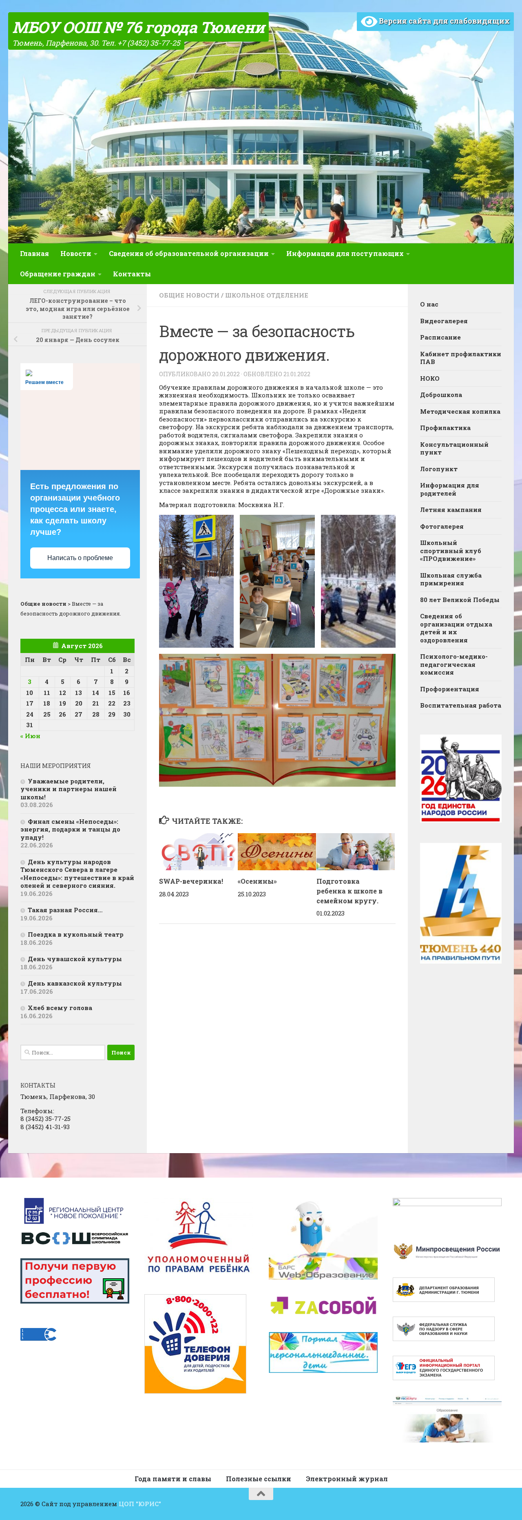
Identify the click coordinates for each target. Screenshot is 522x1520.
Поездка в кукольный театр (76, 934)
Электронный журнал (347, 1478)
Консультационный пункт (454, 448)
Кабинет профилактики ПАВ (460, 358)
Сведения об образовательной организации (189, 253)
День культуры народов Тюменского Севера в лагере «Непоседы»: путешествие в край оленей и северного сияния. (77, 874)
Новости (75, 253)
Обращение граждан (57, 273)
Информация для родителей (449, 489)
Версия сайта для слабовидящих (443, 21)
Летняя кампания (451, 509)
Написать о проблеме (80, 557)
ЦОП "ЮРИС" (140, 1504)
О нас (429, 304)
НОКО (430, 378)
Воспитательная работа (460, 705)
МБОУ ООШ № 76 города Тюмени (138, 27)
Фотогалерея (442, 526)
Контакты (132, 273)
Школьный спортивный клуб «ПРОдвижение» (450, 550)
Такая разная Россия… (65, 910)
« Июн (30, 736)
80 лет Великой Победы (460, 600)
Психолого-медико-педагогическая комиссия (454, 664)
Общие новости (189, 295)
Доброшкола (441, 394)
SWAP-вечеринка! (191, 881)
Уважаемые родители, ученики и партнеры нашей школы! (68, 789)
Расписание (440, 337)
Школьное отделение (266, 295)
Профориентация (449, 689)
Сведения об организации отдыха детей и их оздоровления (456, 628)
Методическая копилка (460, 411)
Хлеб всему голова (60, 1008)
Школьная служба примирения (451, 579)
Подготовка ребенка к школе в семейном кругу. (349, 891)
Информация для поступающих (345, 253)
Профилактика (445, 428)
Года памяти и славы (173, 1478)
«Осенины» (257, 881)
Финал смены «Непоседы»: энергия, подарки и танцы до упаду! (70, 829)
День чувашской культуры (75, 959)
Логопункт (439, 469)
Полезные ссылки (258, 1478)
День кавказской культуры (75, 983)
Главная (34, 253)
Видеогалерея (444, 321)
